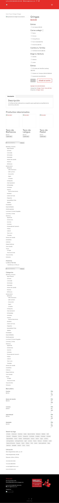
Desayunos (25, 436)
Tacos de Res (48, 88)
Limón (34, 62)
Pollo (32, 443)
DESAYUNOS (9, 166)
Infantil (9, 231)
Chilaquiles (10, 180)
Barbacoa (38, 434)
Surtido (19, 445)
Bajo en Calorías (31, 434)
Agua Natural (10, 148)
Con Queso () (37, 27)
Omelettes (8, 239)
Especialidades (10, 207)
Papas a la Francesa (10, 443)
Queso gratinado (42, 443)
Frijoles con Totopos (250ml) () (42, 73)
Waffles (9, 202)
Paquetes (9, 198)
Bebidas (43, 434)
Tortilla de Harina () (38, 50)
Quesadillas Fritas (11, 200)
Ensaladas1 (9, 204)
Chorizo (34, 36)
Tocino (27, 445)
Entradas (48, 436)
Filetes (9, 228)
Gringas (15, 14)
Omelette (45, 440)
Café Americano (12, 169)
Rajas (49, 443)
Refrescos (9, 164)
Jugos (9, 176)
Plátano (27, 443)
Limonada (9, 152)
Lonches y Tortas (10, 213)
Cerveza (9, 150)
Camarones (10, 219)
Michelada (9, 155)
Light (25, 440)
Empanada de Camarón (13, 226)
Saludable (14, 445)
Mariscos (8, 215)
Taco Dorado (9, 246)
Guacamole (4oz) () (39, 76)
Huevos (9, 189)
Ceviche (9, 222)
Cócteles (9, 224)
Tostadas (9, 235)
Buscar (22, 142)
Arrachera (20, 434)
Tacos (10, 14)
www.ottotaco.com (11, 469)
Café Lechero (11, 171)
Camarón (8, 436)
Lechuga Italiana (10, 440)
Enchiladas (31, 436)
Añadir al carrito (44, 80)
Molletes (9, 193)
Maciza (34, 440)
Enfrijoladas (10, 185)
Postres (9, 161)
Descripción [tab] (10, 96)
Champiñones (36, 39)
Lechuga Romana (19, 440)
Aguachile (9, 217)
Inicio (7, 14)
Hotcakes (9, 187)
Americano (14, 434)
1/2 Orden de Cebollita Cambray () (40, 69)
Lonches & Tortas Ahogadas (13, 211)
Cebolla (34, 56)
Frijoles (20, 438)
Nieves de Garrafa (11, 159)
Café (48, 434)
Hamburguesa (26, 438)
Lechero (46, 438)
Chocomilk (11, 174)
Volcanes (8, 257)
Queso (35, 443)
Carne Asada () (37, 41)
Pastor (34, 33)
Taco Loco (9, 233)
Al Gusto (8, 434)
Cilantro (34, 59)
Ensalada (37, 436)
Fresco (15, 438)
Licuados (10, 178)
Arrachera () (36, 44)
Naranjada (9, 157)
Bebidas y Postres (10, 146)
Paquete (18, 443)
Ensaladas (43, 436)
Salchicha (8, 445)
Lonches (30, 440)
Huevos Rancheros (13, 191)
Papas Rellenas (10, 244)
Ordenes (8, 242)
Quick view (9, 136)
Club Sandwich (11, 183)
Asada (25, 434)
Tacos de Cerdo (11, 252)
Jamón (37, 438)
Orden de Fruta (11, 195)
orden (50, 440)
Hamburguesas (10, 209)
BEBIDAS (9, 168)
